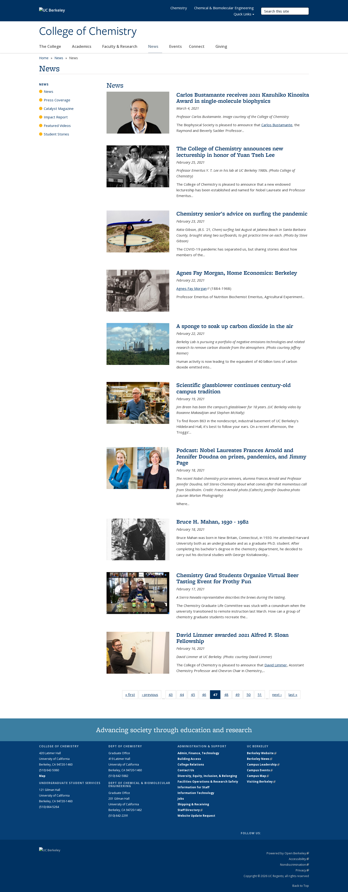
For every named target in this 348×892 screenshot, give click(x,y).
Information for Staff (193, 787)
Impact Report (56, 117)
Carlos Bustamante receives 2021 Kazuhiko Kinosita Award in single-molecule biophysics (242, 97)
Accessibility (299, 859)
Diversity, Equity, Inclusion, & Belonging (207, 776)
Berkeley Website (262, 753)
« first (131, 694)
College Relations (191, 764)
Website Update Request (196, 816)
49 (239, 695)
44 (183, 695)
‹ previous (151, 694)
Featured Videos (57, 125)
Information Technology (196, 793)
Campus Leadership (263, 764)
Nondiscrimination (294, 864)
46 (205, 695)
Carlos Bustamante (276, 124)
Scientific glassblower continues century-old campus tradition (233, 388)
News (153, 46)
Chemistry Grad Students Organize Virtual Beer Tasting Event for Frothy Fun (237, 578)
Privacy (302, 870)
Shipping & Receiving (193, 804)
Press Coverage (57, 100)
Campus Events (260, 770)
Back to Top (300, 885)
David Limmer (275, 665)
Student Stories (56, 134)
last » (294, 694)
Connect (197, 46)
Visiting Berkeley (261, 782)
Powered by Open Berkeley (288, 853)
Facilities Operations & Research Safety (208, 782)
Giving (221, 46)
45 (194, 695)
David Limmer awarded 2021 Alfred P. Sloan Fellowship (232, 638)
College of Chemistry (88, 31)
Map (42, 776)
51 (261, 695)
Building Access (189, 759)
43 (172, 695)
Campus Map (258, 776)
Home (44, 58)
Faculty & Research (120, 46)
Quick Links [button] (242, 14)
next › (278, 694)
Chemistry (178, 7)
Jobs (181, 799)
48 (228, 695)
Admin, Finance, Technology (198, 753)
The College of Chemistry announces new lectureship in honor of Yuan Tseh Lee (229, 151)
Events (175, 46)
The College (50, 46)
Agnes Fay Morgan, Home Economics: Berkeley (236, 272)
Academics (82, 46)
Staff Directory (190, 810)
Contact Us (186, 770)
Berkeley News (259, 759)
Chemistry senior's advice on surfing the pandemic (242, 213)
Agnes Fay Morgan (193, 288)
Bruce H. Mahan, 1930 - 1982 (212, 521)
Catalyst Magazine (59, 108)
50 (250, 695)
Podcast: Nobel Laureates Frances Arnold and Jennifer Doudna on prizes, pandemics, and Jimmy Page (241, 456)
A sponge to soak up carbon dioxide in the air (234, 326)
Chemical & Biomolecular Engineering (224, 7)
